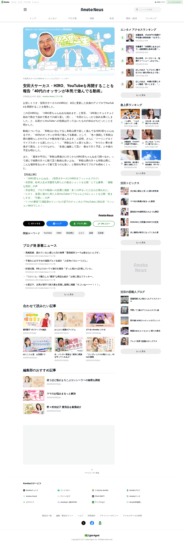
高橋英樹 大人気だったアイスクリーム (145, 299)
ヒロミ (81, 233)
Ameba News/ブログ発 (53, 96)
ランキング (151, 18)
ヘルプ (80, 515)
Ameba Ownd (31, 496)
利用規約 (91, 515)
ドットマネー (65, 490)
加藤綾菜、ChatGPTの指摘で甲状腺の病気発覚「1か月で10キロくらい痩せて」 (148, 37)
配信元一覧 (47, 515)
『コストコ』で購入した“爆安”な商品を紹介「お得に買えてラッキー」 (59, 276)
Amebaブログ (134, 490)
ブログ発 (72, 18)
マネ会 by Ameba (101, 490)
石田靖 (100, 233)
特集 (92, 18)
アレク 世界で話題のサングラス (143, 341)
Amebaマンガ (134, 496)
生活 (112, 18)
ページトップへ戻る (92, 473)
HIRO (59, 233)
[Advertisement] (47, 444)
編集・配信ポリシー (64, 515)
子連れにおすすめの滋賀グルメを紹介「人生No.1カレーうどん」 (57, 260)
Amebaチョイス (32, 490)
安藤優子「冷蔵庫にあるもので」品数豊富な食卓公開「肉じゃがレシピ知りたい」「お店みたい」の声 (148, 50)
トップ (33, 18)
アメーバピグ (65, 496)
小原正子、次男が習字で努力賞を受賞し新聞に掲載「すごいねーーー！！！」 (63, 284)
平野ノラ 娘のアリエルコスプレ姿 (144, 310)
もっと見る (69, 294)
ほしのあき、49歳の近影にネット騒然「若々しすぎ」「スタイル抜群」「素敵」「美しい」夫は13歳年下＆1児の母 (148, 85)
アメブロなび (100, 502)
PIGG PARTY (100, 496)
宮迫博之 (70, 233)
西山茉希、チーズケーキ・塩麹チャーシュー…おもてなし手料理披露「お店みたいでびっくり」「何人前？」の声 (148, 62)
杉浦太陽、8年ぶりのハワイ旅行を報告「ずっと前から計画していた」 (59, 268)
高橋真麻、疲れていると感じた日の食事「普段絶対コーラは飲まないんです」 (63, 252)
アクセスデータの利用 (132, 515)
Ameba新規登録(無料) (174, 2)
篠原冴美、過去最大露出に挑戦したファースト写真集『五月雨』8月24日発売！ (131, 165)
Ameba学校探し (135, 502)
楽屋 (91, 233)
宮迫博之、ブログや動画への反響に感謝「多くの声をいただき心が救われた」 (67, 190)
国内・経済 (131, 18)
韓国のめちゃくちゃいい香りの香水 (145, 330)
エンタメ (52, 18)
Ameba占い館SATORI (68, 502)
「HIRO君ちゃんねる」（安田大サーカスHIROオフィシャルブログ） (62, 178)
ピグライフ (30, 502)
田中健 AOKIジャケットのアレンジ (145, 320)
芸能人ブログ (161, 2)
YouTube (48, 233)
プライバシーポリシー (109, 515)
